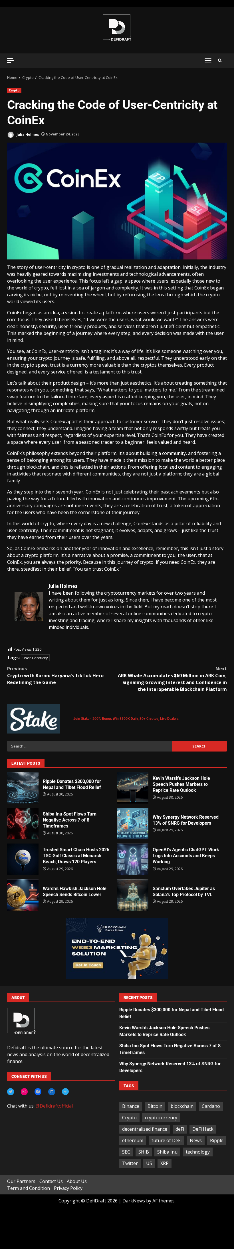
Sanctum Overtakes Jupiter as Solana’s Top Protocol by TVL (132, 895)
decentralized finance (144, 1129)
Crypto (14, 90)
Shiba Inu (167, 1152)
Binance (130, 1106)
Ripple (216, 1140)
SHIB (143, 1152)
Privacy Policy (68, 1188)
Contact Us (51, 1181)
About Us (77, 1181)
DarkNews (133, 1201)
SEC (126, 1152)
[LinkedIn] (51, 1091)
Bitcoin (155, 1106)
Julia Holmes (27, 134)
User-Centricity (35, 657)
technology (198, 1152)
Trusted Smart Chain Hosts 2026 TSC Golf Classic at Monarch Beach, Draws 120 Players (23, 859)
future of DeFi (166, 1140)
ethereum (132, 1140)
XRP (164, 1163)
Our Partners (21, 1181)
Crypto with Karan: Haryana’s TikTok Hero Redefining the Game (55, 676)
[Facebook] (38, 1091)
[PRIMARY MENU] (207, 60)
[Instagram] (24, 1091)
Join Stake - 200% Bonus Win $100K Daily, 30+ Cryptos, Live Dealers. (126, 719)
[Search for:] (89, 746)
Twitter (130, 1163)
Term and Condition (28, 1188)
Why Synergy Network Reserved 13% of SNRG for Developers (132, 823)
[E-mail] (18, 643)
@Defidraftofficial (54, 1106)
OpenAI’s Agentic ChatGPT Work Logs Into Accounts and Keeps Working (132, 859)
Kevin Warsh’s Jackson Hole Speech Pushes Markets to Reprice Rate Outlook (132, 788)
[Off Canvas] (10, 60)
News (196, 1140)
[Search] (220, 60)
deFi (179, 1129)
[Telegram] (65, 1091)
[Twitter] (10, 1091)
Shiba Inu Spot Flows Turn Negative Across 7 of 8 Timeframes (23, 823)
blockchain (182, 1106)
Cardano (211, 1106)
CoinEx (201, 288)
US (149, 1163)
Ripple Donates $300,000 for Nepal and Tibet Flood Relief (23, 788)
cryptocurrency (161, 1117)
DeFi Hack (202, 1129)
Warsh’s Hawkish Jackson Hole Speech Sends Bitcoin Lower (23, 895)
